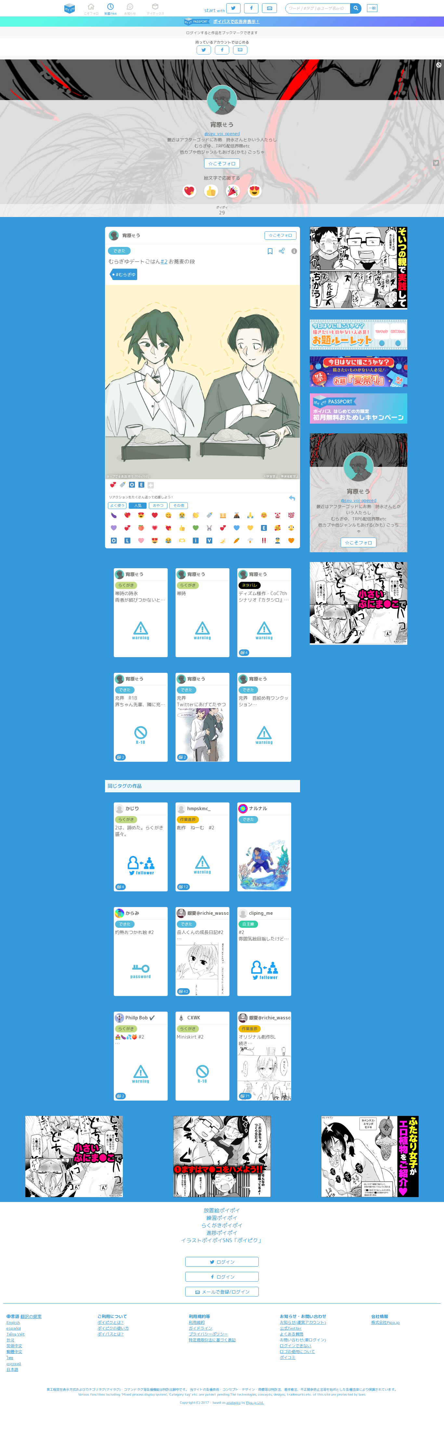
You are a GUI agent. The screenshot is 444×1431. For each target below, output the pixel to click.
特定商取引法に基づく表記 (212, 1340)
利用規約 (196, 1322)
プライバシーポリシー (208, 1334)
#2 (164, 261)
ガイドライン (200, 1328)
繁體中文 (14, 1351)
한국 (10, 1340)
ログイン (225, 1262)
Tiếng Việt (16, 1334)
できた (119, 251)
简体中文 (14, 1345)
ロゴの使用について (297, 1351)
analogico (234, 1402)
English (13, 1322)
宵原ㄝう (222, 125)
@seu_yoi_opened (222, 133)
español (14, 1328)
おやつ (158, 505)
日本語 (12, 1369)
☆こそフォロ (222, 163)
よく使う (117, 505)
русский (14, 1363)
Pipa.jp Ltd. (255, 1402)
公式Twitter (291, 1328)
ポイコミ (287, 1357)
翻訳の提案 (31, 1316)
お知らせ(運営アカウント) (303, 1322)
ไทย (10, 1358)
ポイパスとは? (111, 1334)
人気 (137, 505)
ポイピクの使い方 (113, 1328)
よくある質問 (291, 1334)
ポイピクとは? (111, 1322)
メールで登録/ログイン (225, 1292)
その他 (178, 505)
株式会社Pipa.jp (385, 1322)
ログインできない (295, 1345)
